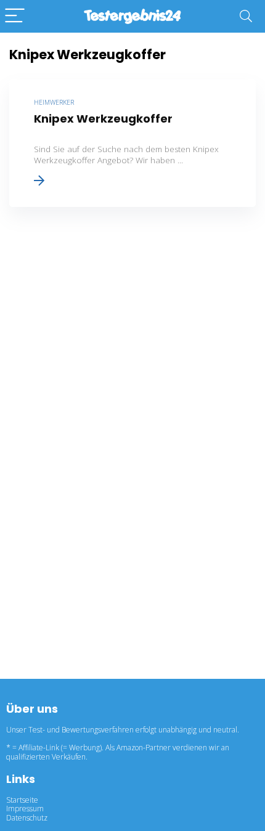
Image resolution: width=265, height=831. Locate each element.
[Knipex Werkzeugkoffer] (132, 143)
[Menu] (15, 16)
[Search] (246, 16)
